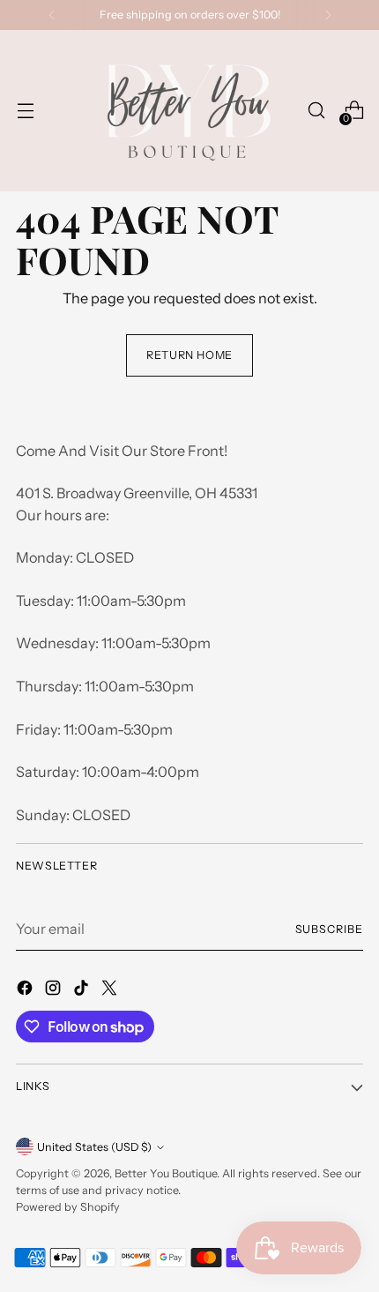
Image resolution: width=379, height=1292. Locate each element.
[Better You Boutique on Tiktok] (82, 990)
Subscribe (329, 929)
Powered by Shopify (68, 1207)
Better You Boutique (166, 1173)
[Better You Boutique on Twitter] (111, 990)
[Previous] (52, 15)
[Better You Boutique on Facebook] (26, 990)
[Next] (327, 15)
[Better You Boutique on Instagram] (54, 990)
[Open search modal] (316, 111)
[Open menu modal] (25, 111)
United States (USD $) (94, 1147)
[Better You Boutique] (187, 110)
